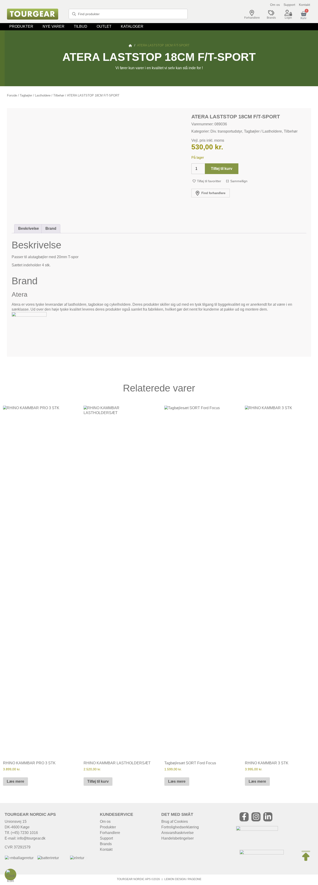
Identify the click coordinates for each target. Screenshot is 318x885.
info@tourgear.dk (31, 838)
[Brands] (271, 13)
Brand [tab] (50, 228)
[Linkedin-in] (267, 816)
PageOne (194, 879)
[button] (21, 26)
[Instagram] (255, 816)
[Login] (288, 13)
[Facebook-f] (244, 816)
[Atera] (29, 315)
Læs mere (15, 781)
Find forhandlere (212, 193)
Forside (12, 95)
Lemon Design (175, 879)
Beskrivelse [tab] (28, 228)
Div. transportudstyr (226, 131)
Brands (271, 17)
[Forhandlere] (252, 13)
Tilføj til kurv (221, 169)
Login (288, 17)
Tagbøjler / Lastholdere (35, 95)
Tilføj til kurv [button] (98, 781)
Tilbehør (58, 95)
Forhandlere (252, 17)
